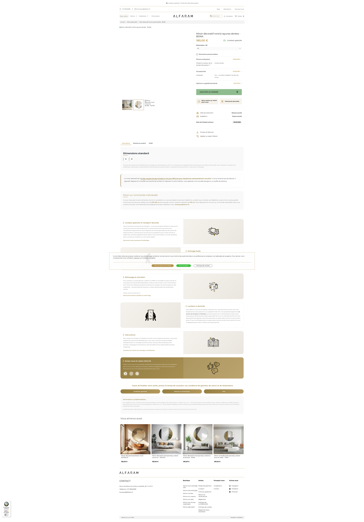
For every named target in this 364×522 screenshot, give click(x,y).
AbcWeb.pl (240, 517)
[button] (228, 16)
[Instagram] (131, 373)
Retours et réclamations (182, 391)
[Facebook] (125, 373)
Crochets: (199, 75)
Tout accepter (183, 265)
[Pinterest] (137, 373)
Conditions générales (140, 391)
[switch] (6, 515)
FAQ (223, 391)
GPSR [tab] (151, 143)
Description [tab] (126, 143)
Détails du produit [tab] (139, 143)
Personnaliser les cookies (162, 265)
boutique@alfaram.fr (182, 204)
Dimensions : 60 (201, 45)
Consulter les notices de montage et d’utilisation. (139, 350)
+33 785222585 (131, 489)
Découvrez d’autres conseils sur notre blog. (137, 295)
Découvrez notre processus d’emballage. (136, 240)
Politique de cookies (203, 265)
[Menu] (9, 502)
